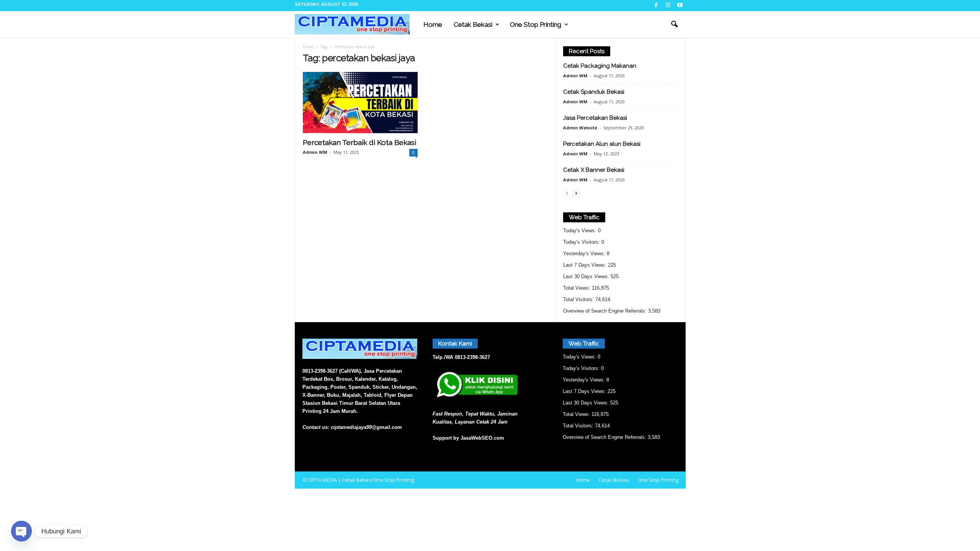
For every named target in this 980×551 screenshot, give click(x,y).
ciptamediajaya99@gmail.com (366, 427)
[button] (674, 24)
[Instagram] (668, 5)
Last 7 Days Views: (585, 265)
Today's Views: (580, 230)
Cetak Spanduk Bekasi (593, 91)
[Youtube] (679, 5)
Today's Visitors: (582, 242)
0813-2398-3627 (472, 357)
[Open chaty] (21, 531)
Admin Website (580, 127)
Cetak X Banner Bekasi (593, 169)
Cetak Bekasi (473, 24)
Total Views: (577, 288)
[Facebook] (656, 5)
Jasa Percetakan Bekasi (595, 117)
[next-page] (576, 193)
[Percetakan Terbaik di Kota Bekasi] (360, 102)
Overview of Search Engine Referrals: (605, 311)
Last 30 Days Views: (587, 276)
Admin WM (315, 152)
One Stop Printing (535, 24)
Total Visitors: (579, 299)
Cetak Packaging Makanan (599, 65)
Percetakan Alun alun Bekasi (601, 143)
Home (432, 24)
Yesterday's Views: (585, 253)
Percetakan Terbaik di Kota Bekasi (359, 142)
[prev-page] (567, 193)
